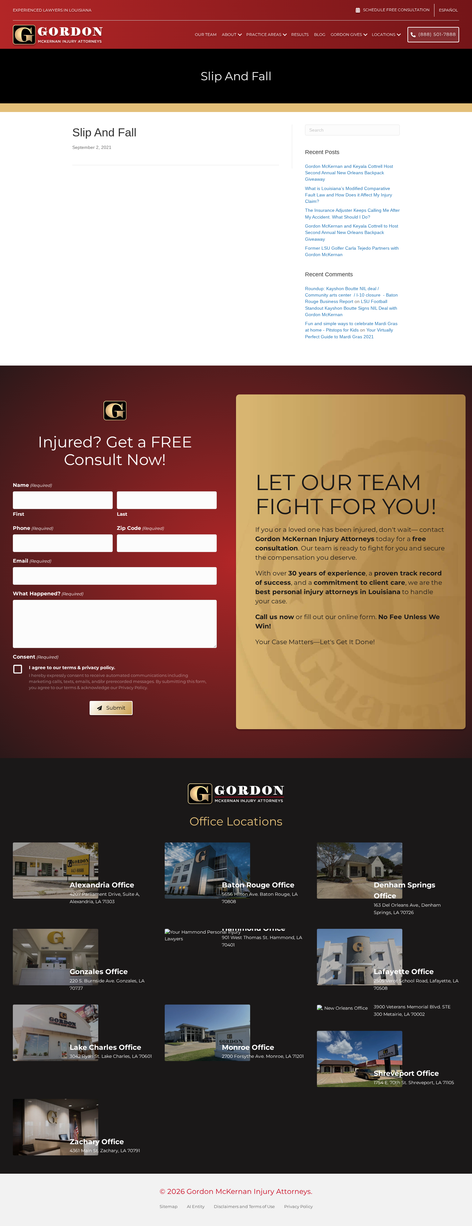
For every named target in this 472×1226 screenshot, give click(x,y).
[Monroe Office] (207, 1033)
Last (122, 514)
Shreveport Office (406, 1073)
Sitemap (169, 1206)
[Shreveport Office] (359, 1059)
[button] (239, 34)
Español (448, 10)
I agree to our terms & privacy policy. (72, 667)
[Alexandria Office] (55, 870)
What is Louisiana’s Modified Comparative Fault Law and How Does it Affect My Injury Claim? (348, 195)
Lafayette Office (404, 971)
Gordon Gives (346, 34)
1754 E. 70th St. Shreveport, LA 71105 (414, 1082)
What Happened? (48, 594)
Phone (33, 528)
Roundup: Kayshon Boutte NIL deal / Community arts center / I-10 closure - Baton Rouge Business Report (351, 295)
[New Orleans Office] (359, 1008)
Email (32, 561)
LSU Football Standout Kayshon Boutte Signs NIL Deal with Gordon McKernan (351, 308)
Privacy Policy (298, 1206)
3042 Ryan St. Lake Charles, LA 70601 (111, 1056)
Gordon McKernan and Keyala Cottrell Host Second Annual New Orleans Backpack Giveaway (349, 173)
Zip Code (140, 528)
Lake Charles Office (105, 1047)
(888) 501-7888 (437, 34)
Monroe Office (248, 1047)
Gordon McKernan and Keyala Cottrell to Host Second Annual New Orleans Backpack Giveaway (351, 232)
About (229, 34)
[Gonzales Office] (55, 957)
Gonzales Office (99, 971)
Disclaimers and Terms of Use (244, 1206)
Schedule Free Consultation (396, 9)
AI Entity (196, 1206)
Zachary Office (97, 1141)
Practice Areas (263, 34)
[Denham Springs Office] (359, 870)
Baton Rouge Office (258, 885)
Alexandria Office (102, 885)
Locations (383, 34)
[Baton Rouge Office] (207, 870)
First (18, 514)
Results (300, 34)
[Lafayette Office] (359, 957)
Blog (319, 34)
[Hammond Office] (207, 935)
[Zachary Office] (55, 1127)
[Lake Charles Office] (55, 1033)
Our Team (205, 34)
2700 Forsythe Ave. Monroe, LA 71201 (263, 1056)
